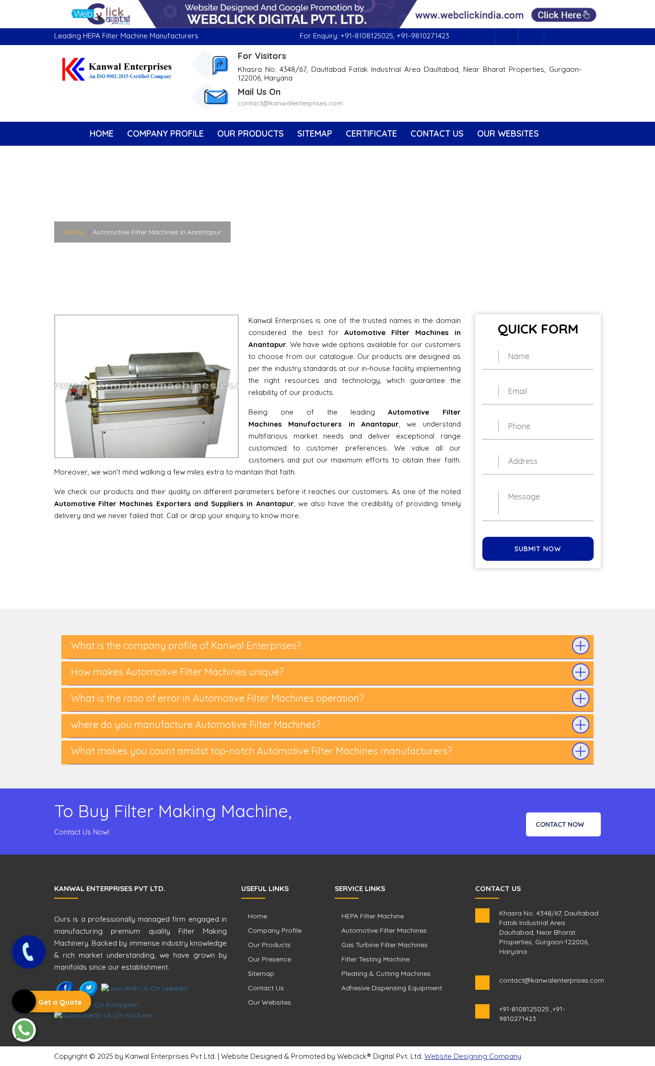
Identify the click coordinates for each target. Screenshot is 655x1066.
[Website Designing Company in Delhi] (327, 13)
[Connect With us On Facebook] (506, 36)
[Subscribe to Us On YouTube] (103, 1014)
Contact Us (437, 133)
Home (102, 133)
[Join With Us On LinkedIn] (144, 988)
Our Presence (269, 959)
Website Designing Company (472, 1056)
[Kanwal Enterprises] (117, 68)
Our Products (250, 133)
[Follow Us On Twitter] (88, 988)
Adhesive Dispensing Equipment (391, 988)
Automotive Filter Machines (384, 930)
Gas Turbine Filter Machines (384, 944)
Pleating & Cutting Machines (386, 973)
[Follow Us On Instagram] (532, 36)
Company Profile (165, 133)
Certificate (371, 133)
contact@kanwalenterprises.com (290, 103)
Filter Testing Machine (375, 959)
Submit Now (538, 549)
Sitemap (314, 133)
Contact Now (561, 824)
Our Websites (508, 133)
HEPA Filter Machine (372, 916)
